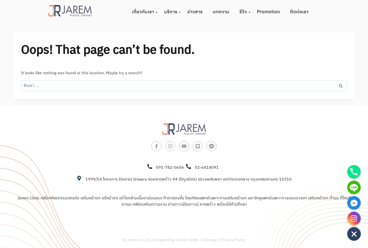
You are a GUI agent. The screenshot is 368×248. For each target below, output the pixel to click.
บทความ (221, 12)
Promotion (268, 12)
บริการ (170, 12)
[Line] (198, 146)
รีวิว (243, 12)
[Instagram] (170, 146)
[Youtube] (184, 146)
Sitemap (209, 240)
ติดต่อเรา (299, 12)
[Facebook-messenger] (212, 146)
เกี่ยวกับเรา (143, 12)
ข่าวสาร (195, 12)
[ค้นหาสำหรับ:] (184, 85)
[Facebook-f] (156, 146)
